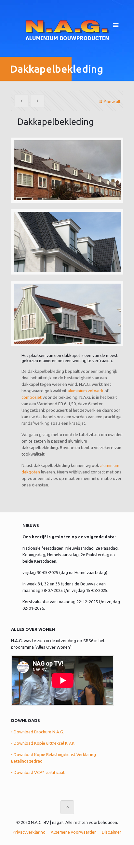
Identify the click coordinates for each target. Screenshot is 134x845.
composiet (31, 397)
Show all (112, 101)
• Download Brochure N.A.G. (37, 731)
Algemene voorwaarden (74, 832)
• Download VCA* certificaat (38, 772)
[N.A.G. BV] (67, 29)
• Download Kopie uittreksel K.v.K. (43, 743)
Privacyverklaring (29, 832)
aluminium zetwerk (85, 390)
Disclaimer (111, 832)
